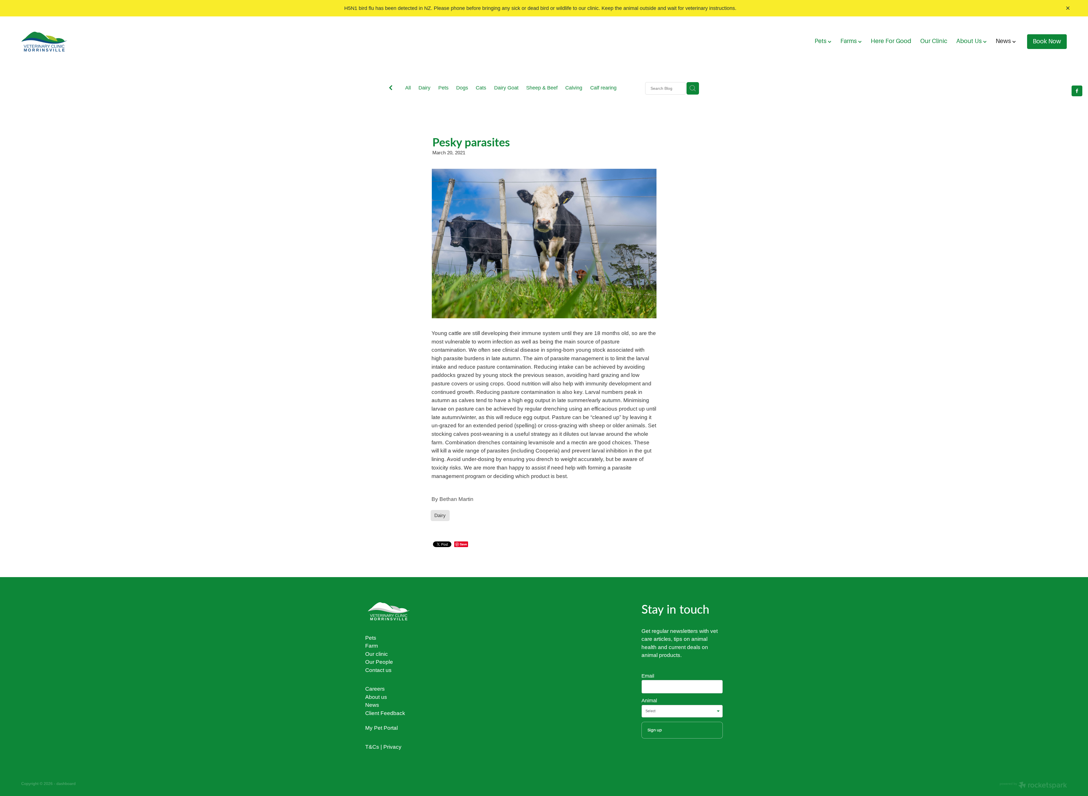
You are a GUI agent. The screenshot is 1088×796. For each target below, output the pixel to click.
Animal (649, 700)
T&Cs (372, 747)
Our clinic (376, 654)
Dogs (462, 88)
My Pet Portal (381, 728)
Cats (481, 88)
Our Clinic (933, 41)
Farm (371, 646)
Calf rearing (603, 88)
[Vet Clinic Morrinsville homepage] (125, 42)
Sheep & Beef (542, 88)
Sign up (654, 730)
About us (376, 697)
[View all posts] (390, 89)
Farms (849, 41)
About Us (969, 41)
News (1004, 41)
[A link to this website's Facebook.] (1077, 91)
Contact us (378, 670)
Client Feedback (385, 713)
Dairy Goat (506, 88)
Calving (573, 88)
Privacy (392, 747)
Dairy (424, 88)
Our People (379, 662)
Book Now (1047, 41)
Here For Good (891, 41)
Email (647, 675)
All (408, 88)
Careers (375, 689)
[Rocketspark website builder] (1033, 785)
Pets (821, 41)
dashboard (66, 783)
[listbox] (682, 711)
